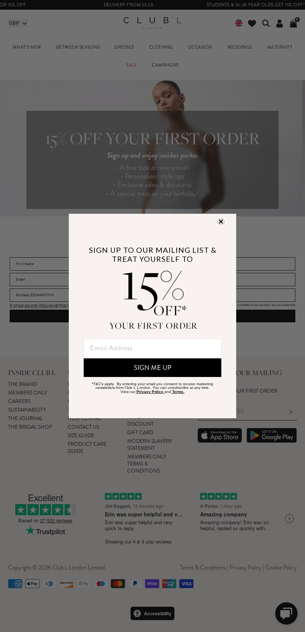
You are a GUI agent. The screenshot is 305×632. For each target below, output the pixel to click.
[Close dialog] (221, 221)
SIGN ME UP (152, 368)
